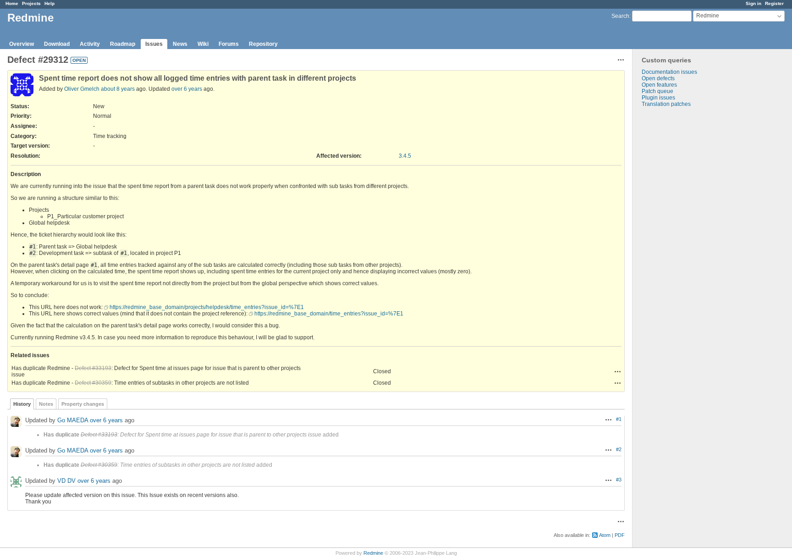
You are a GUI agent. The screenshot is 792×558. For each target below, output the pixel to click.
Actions (618, 371)
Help (49, 3)
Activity (90, 44)
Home (12, 3)
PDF (620, 535)
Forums (229, 44)
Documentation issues (669, 72)
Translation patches (666, 104)
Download (57, 44)
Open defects (658, 78)
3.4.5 (405, 156)
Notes (46, 404)
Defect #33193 (93, 368)
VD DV (66, 480)
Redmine (373, 553)
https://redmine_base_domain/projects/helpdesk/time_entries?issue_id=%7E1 (207, 307)
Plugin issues (658, 97)
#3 (619, 479)
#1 (619, 419)
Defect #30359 (93, 383)
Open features (659, 85)
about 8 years (118, 89)
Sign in (753, 3)
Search (620, 16)
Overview (21, 44)
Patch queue (657, 91)
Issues (154, 44)
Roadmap (122, 44)
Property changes (82, 404)
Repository (263, 44)
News (180, 44)
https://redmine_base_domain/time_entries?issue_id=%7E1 (328, 313)
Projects (31, 3)
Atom (604, 535)
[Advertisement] (678, 251)
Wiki (203, 44)
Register (774, 3)
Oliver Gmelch (81, 89)
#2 (619, 449)
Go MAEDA (72, 420)
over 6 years (186, 89)
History (22, 404)
